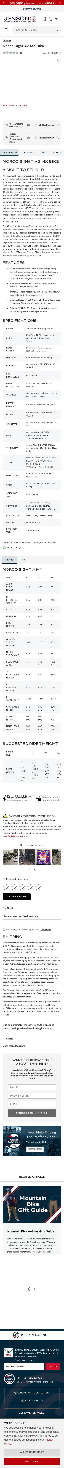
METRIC (9, 560)
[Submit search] (57, 30)
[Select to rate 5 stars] (38, 887)
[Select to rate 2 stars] (14, 887)
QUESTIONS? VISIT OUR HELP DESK (32, 1393)
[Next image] (34, 1289)
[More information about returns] (57, 125)
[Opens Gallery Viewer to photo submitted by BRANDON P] (43, 857)
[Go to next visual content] (35, 870)
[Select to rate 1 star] (6, 887)
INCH (24, 560)
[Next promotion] (55, 9)
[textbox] (32, 923)
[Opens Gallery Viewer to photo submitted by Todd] (10, 857)
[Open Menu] (6, 30)
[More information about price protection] (57, 137)
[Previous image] (29, 1289)
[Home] (20, 19)
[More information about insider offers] (28, 137)
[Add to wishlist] (59, 61)
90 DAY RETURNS (32, 9)
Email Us (34, 1400)
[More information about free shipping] (28, 125)
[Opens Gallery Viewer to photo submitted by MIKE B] (27, 857)
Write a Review (16, 896)
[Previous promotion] (9, 9)
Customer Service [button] (31, 1412)
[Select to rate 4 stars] (30, 887)
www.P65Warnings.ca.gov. (15, 836)
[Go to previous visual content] (29, 870)
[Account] (45, 19)
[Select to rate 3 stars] (22, 887)
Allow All (32, 1461)
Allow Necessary (32, 1452)
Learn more (46, 929)
